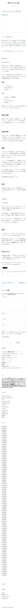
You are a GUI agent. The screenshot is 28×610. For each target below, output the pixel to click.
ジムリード (4, 404)
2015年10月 (4, 528)
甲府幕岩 (18, 385)
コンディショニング (11, 271)
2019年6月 (4, 464)
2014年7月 (4, 553)
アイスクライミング (6, 395)
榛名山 (14, 383)
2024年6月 (4, 430)
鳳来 (12, 387)
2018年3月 (4, 478)
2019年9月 (4, 460)
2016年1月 (4, 523)
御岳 (6, 383)
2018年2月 (4, 480)
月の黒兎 (4, 362)
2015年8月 (4, 532)
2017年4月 (4, 496)
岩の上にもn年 (14, 3)
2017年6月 (4, 494)
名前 (3, 313)
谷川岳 (24, 386)
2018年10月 (4, 469)
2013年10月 (4, 569)
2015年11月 (4, 526)
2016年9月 (4, 508)
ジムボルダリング (6, 403)
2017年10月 (4, 487)
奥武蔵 (16, 381)
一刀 (3, 360)
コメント (4, 296)
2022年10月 (4, 440)
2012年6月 (4, 575)
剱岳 (4, 379)
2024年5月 (4, 431)
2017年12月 (4, 483)
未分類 (3, 415)
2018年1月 (4, 481)
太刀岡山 (8, 381)
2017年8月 (4, 490)
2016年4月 (4, 517)
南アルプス (14, 379)
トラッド (4, 408)
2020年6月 (4, 458)
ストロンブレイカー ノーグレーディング (11, 367)
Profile (3, 583)
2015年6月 (4, 535)
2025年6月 (4, 428)
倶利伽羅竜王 (22, 282)
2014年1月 (4, 564)
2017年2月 (4, 499)
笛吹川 (12, 386)
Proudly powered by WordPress (7, 607)
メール (4, 319)
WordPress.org (5, 598)
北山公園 (7, 379)
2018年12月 (4, 467)
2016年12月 (4, 503)
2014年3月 (4, 560)
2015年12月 (4, 524)
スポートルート (5, 406)
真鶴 (7, 386)
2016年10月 (4, 507)
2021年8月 (4, 451)
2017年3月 (4, 498)
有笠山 (10, 382)
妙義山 (19, 381)
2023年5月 (4, 437)
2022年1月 (4, 447)
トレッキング (5, 410)
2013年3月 (4, 571)
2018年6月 (4, 474)
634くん (7, 262)
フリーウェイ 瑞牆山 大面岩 (8, 351)
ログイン (4, 592)
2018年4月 (4, 476)
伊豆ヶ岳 (21, 378)
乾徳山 (14, 378)
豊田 (2, 387)
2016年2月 (4, 521)
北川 (10, 379)
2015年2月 (4, 542)
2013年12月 (4, 566)
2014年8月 (4, 551)
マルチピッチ (5, 413)
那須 (5, 387)
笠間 (15, 386)
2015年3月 (4, 541)
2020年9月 (4, 455)
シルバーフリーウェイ (6, 357)
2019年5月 (4, 465)
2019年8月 (4, 462)
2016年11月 (4, 505)
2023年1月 (4, 438)
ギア (3, 399)
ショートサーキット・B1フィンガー (10, 353)
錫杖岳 (10, 387)
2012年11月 (4, 573)
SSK (2, 378)
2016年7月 (4, 512)
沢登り (3, 417)
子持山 (22, 381)
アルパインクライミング (7, 397)
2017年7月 (4, 492)
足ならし (4, 358)
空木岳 (9, 386)
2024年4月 (4, 433)
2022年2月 (4, 446)
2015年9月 (4, 530)
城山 (22, 379)
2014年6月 (4, 555)
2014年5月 (4, 557)
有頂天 (3, 364)
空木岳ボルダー (5, 366)
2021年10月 (4, 449)
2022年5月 (4, 442)
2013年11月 (4, 567)
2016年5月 (4, 515)
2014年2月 (4, 562)
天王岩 (5, 381)
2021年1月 (4, 453)
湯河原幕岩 (5, 385)
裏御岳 (21, 386)
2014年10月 (4, 548)
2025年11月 (4, 426)
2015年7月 (4, 533)
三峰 (12, 378)
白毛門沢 (4, 386)
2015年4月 (4, 539)
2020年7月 (4, 456)
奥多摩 (13, 381)
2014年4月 (4, 558)
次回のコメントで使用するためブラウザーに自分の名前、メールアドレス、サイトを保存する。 (14, 333)
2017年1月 (4, 501)
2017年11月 (4, 485)
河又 (22, 382)
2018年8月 (4, 471)
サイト (3, 324)
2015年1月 (4, 544)
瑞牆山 (13, 384)
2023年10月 (4, 435)
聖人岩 (18, 386)
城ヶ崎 (19, 379)
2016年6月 (4, 514)
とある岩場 (7, 378)
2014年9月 (4, 549)
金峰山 (7, 387)
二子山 (17, 378)
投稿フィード (5, 594)
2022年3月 (4, 444)
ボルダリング (5, 412)
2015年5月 (4, 537)
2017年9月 (4, 489)
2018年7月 (4, 472)
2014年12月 (4, 546)
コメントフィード (6, 596)
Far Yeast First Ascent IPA (15, 44)
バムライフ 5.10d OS (6, 355)
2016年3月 (4, 519)
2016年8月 (4, 510)
